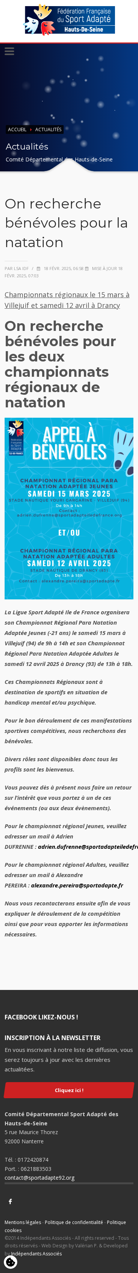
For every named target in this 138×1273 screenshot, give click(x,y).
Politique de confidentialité (74, 1222)
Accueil (17, 129)
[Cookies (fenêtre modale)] (10, 1262)
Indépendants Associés (36, 1253)
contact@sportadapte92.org (39, 1177)
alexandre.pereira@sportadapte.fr (77, 885)
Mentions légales (23, 1222)
